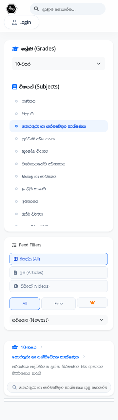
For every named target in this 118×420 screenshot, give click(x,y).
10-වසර (28, 347)
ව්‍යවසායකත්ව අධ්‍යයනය (43, 164)
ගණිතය (28, 101)
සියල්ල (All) (30, 259)
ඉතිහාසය (30, 201)
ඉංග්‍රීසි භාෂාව (34, 189)
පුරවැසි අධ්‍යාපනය (38, 139)
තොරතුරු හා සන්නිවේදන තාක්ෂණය (54, 126)
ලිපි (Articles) (31, 272)
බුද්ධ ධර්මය (32, 214)
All (25, 303)
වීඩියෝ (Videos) (35, 286)
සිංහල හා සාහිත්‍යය (39, 176)
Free (58, 303)
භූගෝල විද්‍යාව (35, 151)
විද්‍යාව (28, 114)
